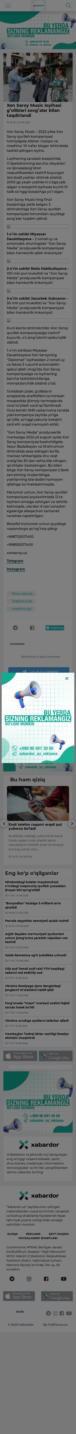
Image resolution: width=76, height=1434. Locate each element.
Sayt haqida (59, 1234)
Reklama (33, 1234)
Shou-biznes (22, 594)
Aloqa (12, 1234)
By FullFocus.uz (55, 1325)
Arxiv (20, 1312)
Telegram (15, 561)
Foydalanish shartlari (38, 1238)
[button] (4, 842)
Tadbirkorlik (22, 601)
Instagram (16, 569)
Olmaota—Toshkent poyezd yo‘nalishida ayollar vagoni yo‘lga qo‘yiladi (33, 829)
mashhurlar (22, 609)
